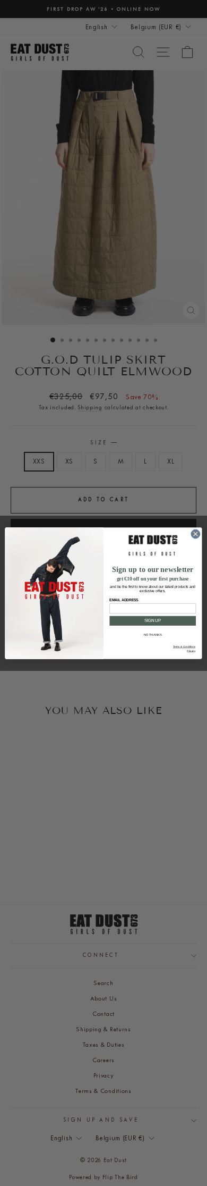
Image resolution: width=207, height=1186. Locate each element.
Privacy (191, 650)
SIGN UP (152, 620)
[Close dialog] (195, 534)
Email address (123, 600)
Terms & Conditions (184, 646)
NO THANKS (152, 635)
